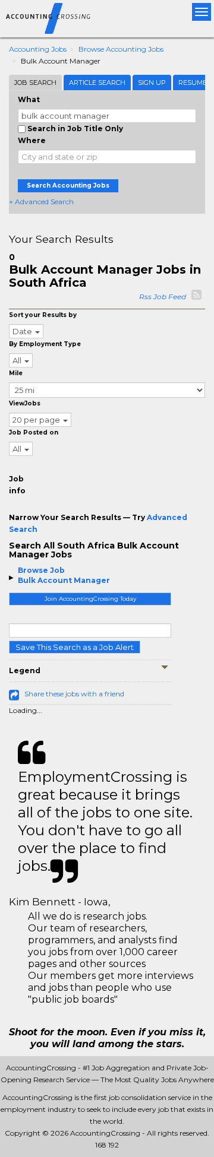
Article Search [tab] (97, 82)
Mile (16, 373)
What (29, 99)
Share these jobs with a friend (74, 693)
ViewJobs (24, 403)
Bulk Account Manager (64, 580)
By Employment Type (45, 344)
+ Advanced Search (41, 201)
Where (32, 140)
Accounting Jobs (38, 49)
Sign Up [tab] (152, 82)
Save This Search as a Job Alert (74, 647)
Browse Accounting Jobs (120, 49)
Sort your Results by (43, 315)
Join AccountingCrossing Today (90, 599)
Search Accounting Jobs (68, 185)
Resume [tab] (192, 82)
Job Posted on (33, 432)
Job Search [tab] (35, 82)
